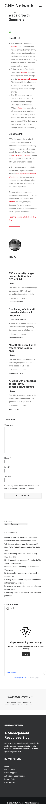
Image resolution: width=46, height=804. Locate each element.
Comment (8, 425)
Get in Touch (9, 769)
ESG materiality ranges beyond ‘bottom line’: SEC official (21, 276)
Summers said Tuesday (27, 79)
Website (7, 476)
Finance (12, 283)
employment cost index (21, 155)
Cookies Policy (10, 782)
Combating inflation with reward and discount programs (22, 312)
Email (7, 467)
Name (7, 458)
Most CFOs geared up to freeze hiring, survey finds (22, 348)
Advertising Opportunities (14, 776)
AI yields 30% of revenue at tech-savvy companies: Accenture (22, 383)
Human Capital (14, 319)
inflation (14, 46)
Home (6, 766)
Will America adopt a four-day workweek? (21, 544)
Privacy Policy (9, 779)
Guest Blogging (10, 773)
